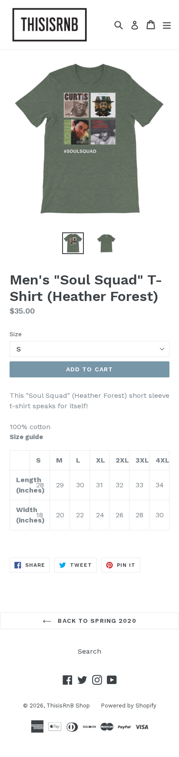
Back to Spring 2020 (96, 620)
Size (16, 334)
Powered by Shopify (128, 705)
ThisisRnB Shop (68, 705)
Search (89, 651)
